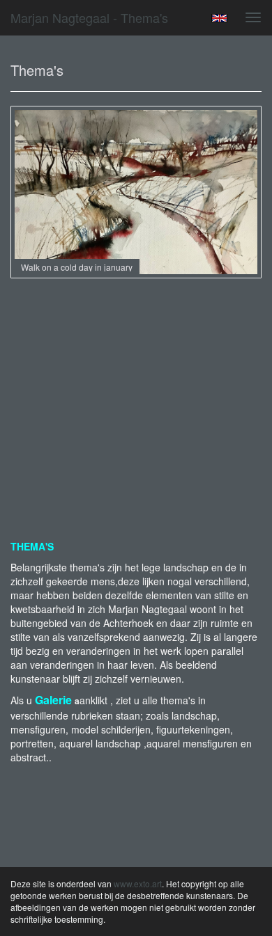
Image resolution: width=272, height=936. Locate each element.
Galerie (53, 700)
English (219, 18)
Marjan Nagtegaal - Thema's (89, 17)
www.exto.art (138, 883)
